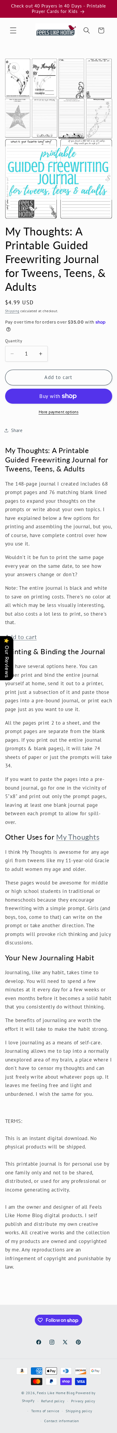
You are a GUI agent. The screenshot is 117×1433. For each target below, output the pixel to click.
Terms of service (45, 1411)
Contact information (61, 1421)
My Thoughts (77, 836)
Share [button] (17, 430)
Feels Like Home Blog (55, 1393)
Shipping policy (79, 1411)
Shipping (12, 311)
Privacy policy (83, 1401)
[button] (13, 30)
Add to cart (21, 636)
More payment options (59, 412)
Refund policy (52, 1401)
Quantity (13, 340)
